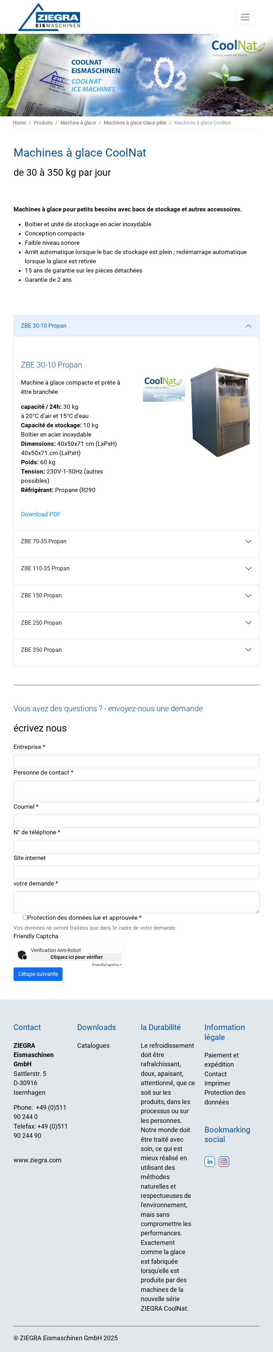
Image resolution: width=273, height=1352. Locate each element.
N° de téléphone (37, 832)
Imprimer (217, 1083)
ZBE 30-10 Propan (43, 325)
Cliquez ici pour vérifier (76, 957)
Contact (215, 1074)
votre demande (36, 883)
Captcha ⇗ (107, 965)
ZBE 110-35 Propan (45, 568)
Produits (43, 123)
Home (19, 123)
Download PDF (40, 514)
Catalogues (93, 1045)
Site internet (30, 857)
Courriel (26, 806)
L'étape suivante (38, 974)
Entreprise (29, 746)
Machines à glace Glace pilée (135, 123)
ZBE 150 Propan (41, 595)
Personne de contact (43, 772)
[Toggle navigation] (245, 17)
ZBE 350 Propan (41, 649)
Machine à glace (78, 123)
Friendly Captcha (36, 936)
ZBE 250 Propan (41, 622)
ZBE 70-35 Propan (43, 541)
